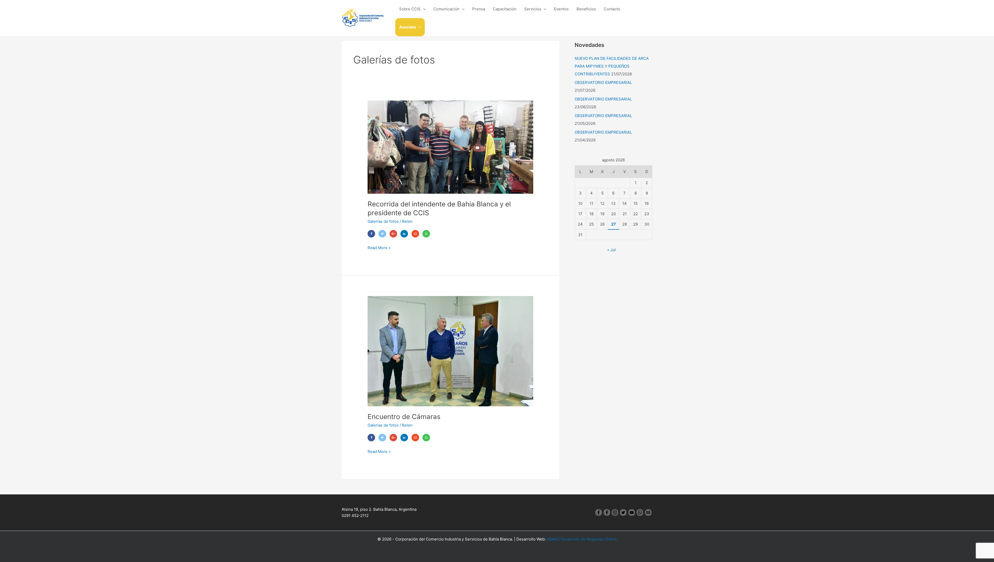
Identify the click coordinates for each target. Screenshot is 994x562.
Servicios (532, 8)
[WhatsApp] (426, 233)
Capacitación (504, 8)
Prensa (478, 8)
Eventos (561, 8)
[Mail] (415, 233)
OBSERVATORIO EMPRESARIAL (603, 82)
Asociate (407, 27)
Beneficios (586, 8)
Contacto (612, 8)
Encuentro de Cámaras (404, 417)
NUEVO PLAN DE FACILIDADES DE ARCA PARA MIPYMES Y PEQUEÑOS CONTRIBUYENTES (612, 66)
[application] (423, 9)
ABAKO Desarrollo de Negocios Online (582, 539)
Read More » (379, 247)
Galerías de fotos (383, 221)
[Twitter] (382, 233)
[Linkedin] (404, 233)
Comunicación (446, 8)
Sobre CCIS (410, 8)
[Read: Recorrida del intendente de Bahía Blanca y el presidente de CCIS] (450, 146)
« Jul (611, 249)
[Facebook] (371, 233)
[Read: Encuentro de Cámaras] (450, 350)
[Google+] (393, 233)
